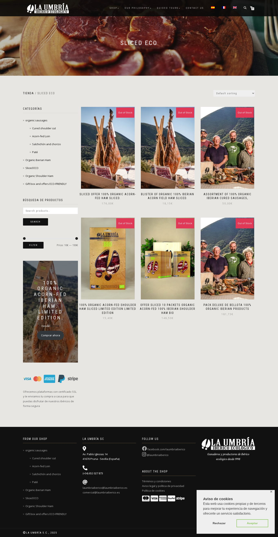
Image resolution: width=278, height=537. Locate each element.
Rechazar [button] (219, 523)
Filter (33, 245)
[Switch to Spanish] (213, 8)
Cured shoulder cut (44, 128)
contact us (195, 8)
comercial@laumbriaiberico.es (101, 492)
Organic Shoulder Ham (39, 176)
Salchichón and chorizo (46, 144)
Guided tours (167, 8)
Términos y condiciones (156, 481)
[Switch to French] (224, 8)
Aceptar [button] (252, 523)
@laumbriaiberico (157, 455)
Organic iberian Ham (38, 160)
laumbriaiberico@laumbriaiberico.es (105, 488)
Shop (113, 8)
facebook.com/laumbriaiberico (166, 449)
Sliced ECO (31, 168)
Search (35, 221)
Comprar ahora (50, 335)
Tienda (28, 93)
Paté (35, 152)
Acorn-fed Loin (41, 136)
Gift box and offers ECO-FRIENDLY (46, 184)
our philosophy (137, 8)
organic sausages (36, 120)
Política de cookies (153, 490)
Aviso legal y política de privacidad (163, 486)
